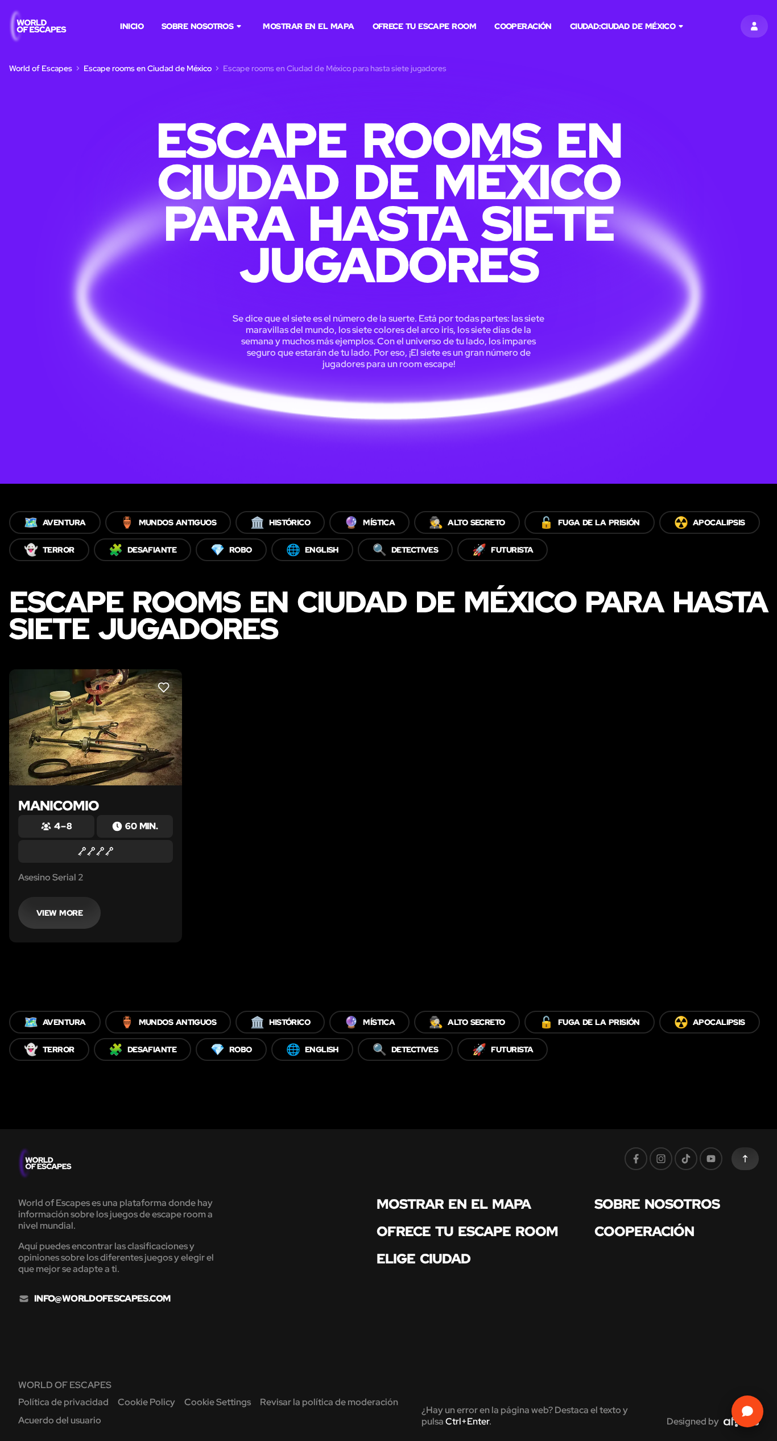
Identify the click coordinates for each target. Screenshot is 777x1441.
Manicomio (58, 805)
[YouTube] (711, 1158)
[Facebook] (636, 1158)
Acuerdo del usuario (59, 1420)
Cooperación (523, 26)
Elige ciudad (423, 1259)
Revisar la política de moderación (329, 1402)
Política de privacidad (63, 1402)
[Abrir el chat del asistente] (747, 1411)
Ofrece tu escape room (425, 26)
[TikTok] (686, 1158)
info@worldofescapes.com (102, 1298)
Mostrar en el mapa (308, 26)
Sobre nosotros (197, 26)
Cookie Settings (217, 1402)
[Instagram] (661, 1158)
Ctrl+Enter (467, 1421)
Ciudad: (622, 26)
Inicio (131, 26)
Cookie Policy (146, 1402)
